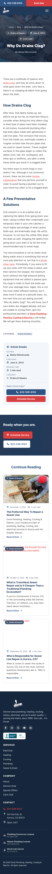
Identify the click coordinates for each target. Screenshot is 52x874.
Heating (7, 755)
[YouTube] (24, 727)
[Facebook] (5, 727)
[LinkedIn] (30, 727)
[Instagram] (11, 727)
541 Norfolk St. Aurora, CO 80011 (16, 816)
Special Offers (10, 790)
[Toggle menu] (47, 11)
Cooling (7, 759)
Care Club (8, 794)
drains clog (9, 83)
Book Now (39, 3)
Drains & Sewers (25, 334)
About (6, 781)
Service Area (9, 786)
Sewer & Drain (10, 768)
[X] (18, 727)
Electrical (8, 750)
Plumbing (8, 763)
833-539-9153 (28, 392)
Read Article (13, 537)
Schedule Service (26, 399)
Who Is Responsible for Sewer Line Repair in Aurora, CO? (24, 657)
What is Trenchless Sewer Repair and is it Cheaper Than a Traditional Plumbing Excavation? (25, 587)
